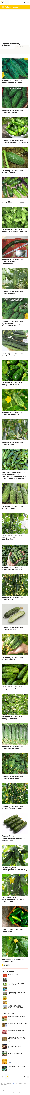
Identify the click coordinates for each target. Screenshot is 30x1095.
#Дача (12, 7)
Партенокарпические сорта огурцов (7, 51)
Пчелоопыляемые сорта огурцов (15, 51)
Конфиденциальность (6, 1081)
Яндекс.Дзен (14, 1083)
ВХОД (24, 2)
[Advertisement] (15, 25)
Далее (7, 965)
